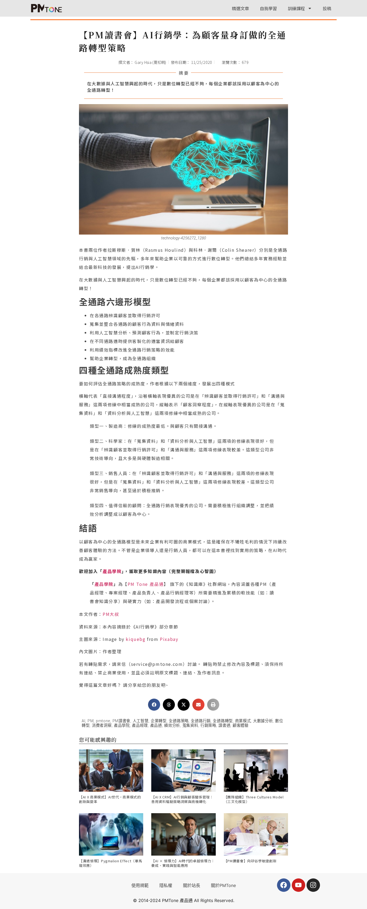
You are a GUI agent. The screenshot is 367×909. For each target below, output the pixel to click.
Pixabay (169, 639)
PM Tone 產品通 (146, 584)
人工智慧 (141, 721)
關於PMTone (223, 885)
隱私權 (165, 885)
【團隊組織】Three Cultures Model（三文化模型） (254, 799)
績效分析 (172, 725)
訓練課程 (296, 8)
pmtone (103, 721)
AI (83, 721)
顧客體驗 (241, 725)
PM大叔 (111, 614)
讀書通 (224, 725)
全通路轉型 (223, 721)
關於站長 (191, 885)
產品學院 (112, 571)
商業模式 (243, 721)
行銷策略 (208, 725)
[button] (154, 705)
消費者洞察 (102, 725)
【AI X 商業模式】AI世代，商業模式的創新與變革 (110, 799)
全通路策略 (179, 721)
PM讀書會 (122, 721)
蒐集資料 (190, 725)
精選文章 (240, 8)
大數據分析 (263, 721)
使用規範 (140, 885)
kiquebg (135, 639)
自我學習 (268, 8)
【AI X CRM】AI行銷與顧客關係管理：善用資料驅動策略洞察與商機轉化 (182, 799)
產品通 (156, 725)
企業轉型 (159, 721)
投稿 (327, 8)
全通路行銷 (201, 721)
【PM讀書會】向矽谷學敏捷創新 (250, 860)
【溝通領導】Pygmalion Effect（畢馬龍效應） (110, 863)
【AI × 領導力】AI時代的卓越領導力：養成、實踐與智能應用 (183, 863)
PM (90, 721)
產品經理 (140, 725)
